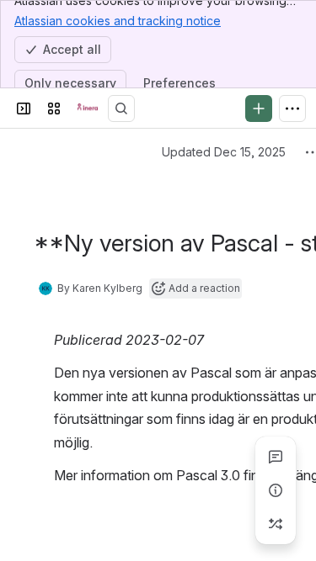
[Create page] (275, 524)
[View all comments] (275, 456)
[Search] (121, 108)
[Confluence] (87, 108)
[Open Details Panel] (275, 490)
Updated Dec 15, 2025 (224, 152)
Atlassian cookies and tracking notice (117, 20)
